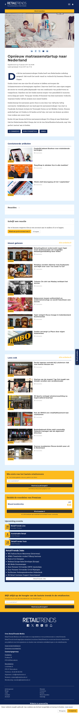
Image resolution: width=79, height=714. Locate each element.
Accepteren (72, 711)
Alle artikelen (64, 243)
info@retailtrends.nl (19, 674)
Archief (7, 697)
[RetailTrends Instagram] (46, 626)
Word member (39, 11)
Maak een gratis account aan (19, 231)
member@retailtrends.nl (22, 680)
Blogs (7, 691)
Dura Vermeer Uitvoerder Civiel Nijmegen (24, 570)
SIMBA (43, 131)
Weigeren (62, 711)
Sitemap (42, 697)
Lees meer (69, 707)
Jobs (6, 693)
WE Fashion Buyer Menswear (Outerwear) (24, 554)
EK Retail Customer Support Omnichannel (24, 575)
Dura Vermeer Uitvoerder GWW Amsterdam (25, 567)
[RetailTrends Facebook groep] (28, 626)
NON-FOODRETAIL (30, 131)
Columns (43, 691)
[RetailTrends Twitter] (32, 626)
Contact (7, 695)
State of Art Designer (16, 559)
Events (42, 693)
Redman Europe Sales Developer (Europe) (23, 562)
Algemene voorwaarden (13, 648)
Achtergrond (9, 689)
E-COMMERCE (14, 131)
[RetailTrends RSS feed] (42, 626)
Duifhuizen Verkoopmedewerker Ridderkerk (25, 572)
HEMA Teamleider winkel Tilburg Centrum (24, 556)
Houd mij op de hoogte (39, 486)
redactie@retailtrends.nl (19, 677)
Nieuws (42, 689)
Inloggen (36, 231)
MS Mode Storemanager (17, 564)
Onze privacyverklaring (12, 646)
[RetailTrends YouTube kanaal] (37, 626)
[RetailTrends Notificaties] (51, 626)
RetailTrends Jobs (39, 579)
